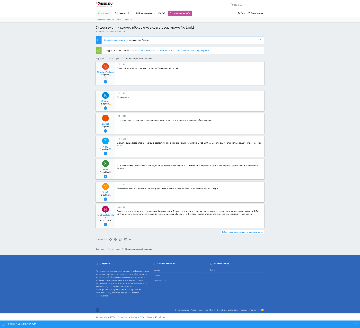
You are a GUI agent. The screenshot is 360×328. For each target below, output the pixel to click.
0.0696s (141, 317)
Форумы (156, 275)
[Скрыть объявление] (260, 40)
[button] (131, 13)
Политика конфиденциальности (223, 310)
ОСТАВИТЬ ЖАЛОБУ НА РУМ (22, 324)
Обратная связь (160, 280)
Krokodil (105, 101)
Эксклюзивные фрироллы (116, 40)
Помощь (243, 310)
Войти (212, 270)
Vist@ (105, 192)
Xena (105, 169)
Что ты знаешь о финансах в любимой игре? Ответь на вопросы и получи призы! (170, 50)
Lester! (105, 124)
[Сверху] (259, 310)
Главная (156, 270)
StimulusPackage (105, 31)
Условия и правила (199, 310)
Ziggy (105, 146)
